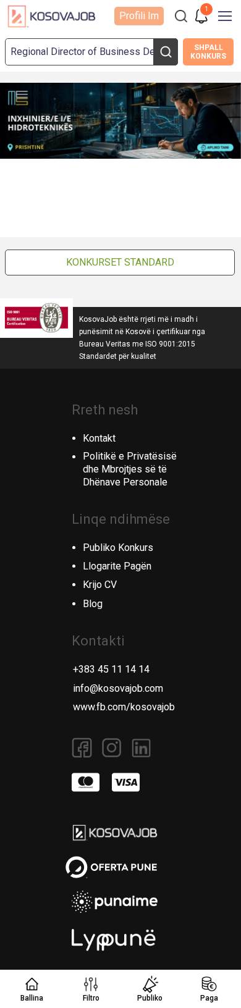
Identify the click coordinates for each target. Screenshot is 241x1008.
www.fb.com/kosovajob (124, 707)
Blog (93, 604)
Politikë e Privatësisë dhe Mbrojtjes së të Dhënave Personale (130, 469)
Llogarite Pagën (117, 566)
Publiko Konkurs (118, 547)
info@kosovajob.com (118, 688)
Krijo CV (100, 584)
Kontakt (99, 438)
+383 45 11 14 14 (111, 669)
